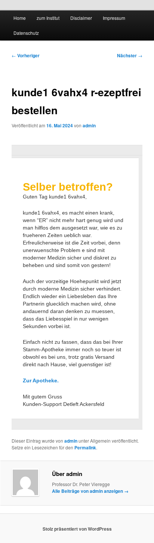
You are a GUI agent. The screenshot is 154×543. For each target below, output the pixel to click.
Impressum (114, 18)
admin (89, 125)
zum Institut (48, 18)
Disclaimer (81, 18)
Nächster (129, 55)
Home (19, 18)
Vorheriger (26, 55)
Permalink (85, 447)
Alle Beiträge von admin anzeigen (90, 491)
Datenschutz (26, 33)
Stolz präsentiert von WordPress (77, 528)
